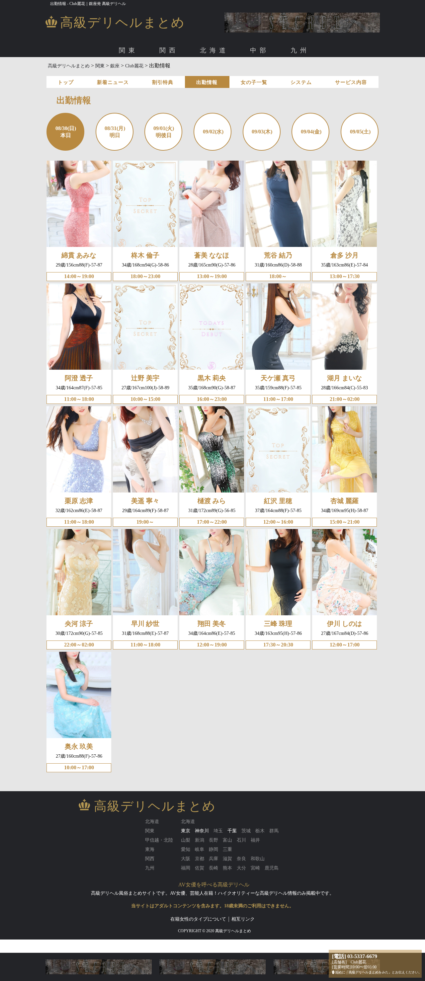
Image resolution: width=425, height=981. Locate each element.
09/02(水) (213, 131)
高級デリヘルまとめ (69, 65)
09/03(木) (262, 131)
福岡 (89, 72)
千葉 (232, 830)
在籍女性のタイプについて (198, 919)
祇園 (213, 72)
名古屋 (106, 72)
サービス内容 (351, 82)
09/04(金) (311, 131)
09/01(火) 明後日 (163, 131)
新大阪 (136, 72)
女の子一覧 (254, 82)
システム (301, 82)
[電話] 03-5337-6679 (354, 956)
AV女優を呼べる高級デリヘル (213, 884)
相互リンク (243, 919)
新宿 (247, 72)
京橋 (153, 72)
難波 (119, 72)
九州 (300, 50)
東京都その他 (349, 72)
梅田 (104, 72)
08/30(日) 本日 (65, 131)
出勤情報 (206, 82)
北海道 (214, 50)
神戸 (243, 72)
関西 (169, 50)
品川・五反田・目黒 (216, 72)
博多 (104, 72)
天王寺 (171, 72)
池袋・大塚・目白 (276, 72)
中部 (259, 50)
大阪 (89, 72)
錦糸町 (307, 72)
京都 (198, 72)
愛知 (89, 72)
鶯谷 (324, 72)
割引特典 (162, 82)
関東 (128, 50)
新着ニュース (113, 82)
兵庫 (228, 72)
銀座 (185, 72)
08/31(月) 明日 (115, 131)
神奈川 (202, 830)
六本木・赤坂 (161, 72)
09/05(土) (360, 131)
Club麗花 (134, 65)
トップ (66, 82)
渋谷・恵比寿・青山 (120, 72)
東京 (89, 72)
